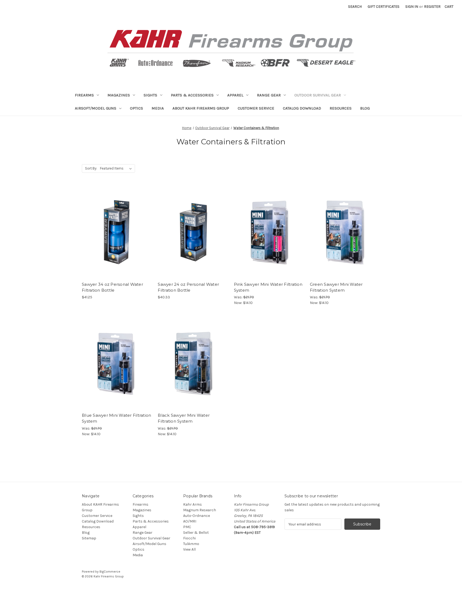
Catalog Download (302, 108)
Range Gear (269, 95)
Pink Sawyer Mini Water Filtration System (268, 287)
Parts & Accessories (192, 95)
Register (432, 6)
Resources (341, 108)
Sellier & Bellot (196, 532)
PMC (187, 527)
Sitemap (89, 538)
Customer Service (256, 108)
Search (355, 6)
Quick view (116, 227)
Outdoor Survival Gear (317, 95)
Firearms (84, 95)
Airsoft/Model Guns (95, 108)
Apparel (235, 95)
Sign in (411, 6)
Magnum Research (199, 510)
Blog (365, 108)
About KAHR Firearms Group (200, 108)
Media (158, 108)
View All (189, 549)
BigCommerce (109, 571)
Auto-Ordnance (196, 515)
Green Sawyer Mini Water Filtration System (336, 287)
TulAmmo (191, 544)
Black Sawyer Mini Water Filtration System (184, 418)
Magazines (118, 95)
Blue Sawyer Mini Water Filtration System (116, 418)
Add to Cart (117, 237)
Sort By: (91, 168)
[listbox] (117, 168)
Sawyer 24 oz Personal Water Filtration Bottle (188, 287)
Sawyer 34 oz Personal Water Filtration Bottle (112, 287)
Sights (150, 95)
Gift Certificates (383, 6)
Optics (136, 108)
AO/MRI (189, 521)
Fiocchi (189, 538)
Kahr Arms (192, 504)
